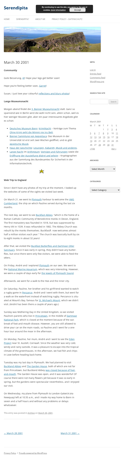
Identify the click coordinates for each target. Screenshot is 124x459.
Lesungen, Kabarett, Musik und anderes (55, 147)
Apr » (113, 148)
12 (91, 137)
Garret (42, 85)
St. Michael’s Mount (49, 300)
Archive (31, 412)
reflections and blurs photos (54, 93)
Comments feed (97, 77)
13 (95, 137)
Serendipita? (22, 19)
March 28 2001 (13, 433)
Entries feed (95, 73)
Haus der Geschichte (21, 147)
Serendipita (16, 8)
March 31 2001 (70, 433)
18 (117, 137)
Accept (77, 9)
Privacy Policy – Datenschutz (67, 19)
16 (108, 137)
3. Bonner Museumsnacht (45, 109)
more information (58, 10)
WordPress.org (97, 81)
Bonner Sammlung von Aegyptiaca (28, 136)
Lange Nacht (16, 151)
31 (112, 144)
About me (40, 19)
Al (23, 78)
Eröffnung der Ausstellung (34, 155)
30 (108, 144)
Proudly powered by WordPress (33, 453)
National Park (11, 319)
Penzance (27, 292)
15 (104, 137)
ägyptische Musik (19, 144)
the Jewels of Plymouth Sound (57, 273)
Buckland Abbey (12, 366)
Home (7, 19)
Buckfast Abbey (44, 214)
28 (99, 144)
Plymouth (37, 199)
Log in (93, 69)
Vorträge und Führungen (54, 151)
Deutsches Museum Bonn (23, 128)
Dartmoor (72, 315)
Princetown (41, 315)
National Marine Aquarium (22, 269)
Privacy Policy (10, 453)
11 (117, 133)
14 (99, 137)
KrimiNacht (45, 128)
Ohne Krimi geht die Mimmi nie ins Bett (31, 132)
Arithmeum (33, 151)
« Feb (92, 148)
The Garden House (37, 366)
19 (91, 141)
